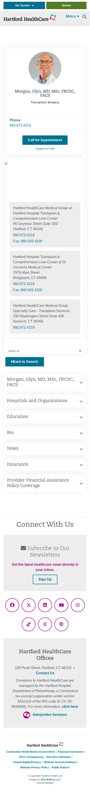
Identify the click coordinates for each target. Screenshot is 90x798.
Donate (66, 5)
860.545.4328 (31, 241)
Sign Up (45, 579)
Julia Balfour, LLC (50, 779)
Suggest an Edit (45, 148)
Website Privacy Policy (34, 767)
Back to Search (25, 361)
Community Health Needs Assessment (30, 751)
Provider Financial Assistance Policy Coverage (38, 483)
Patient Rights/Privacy (27, 762)
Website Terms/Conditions (60, 762)
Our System (23, 5)
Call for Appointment (45, 140)
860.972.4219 (20, 125)
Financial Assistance (71, 751)
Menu (71, 16)
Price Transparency (31, 757)
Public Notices (61, 767)
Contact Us (45, 673)
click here (70, 706)
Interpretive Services (50, 715)
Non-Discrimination (59, 757)
